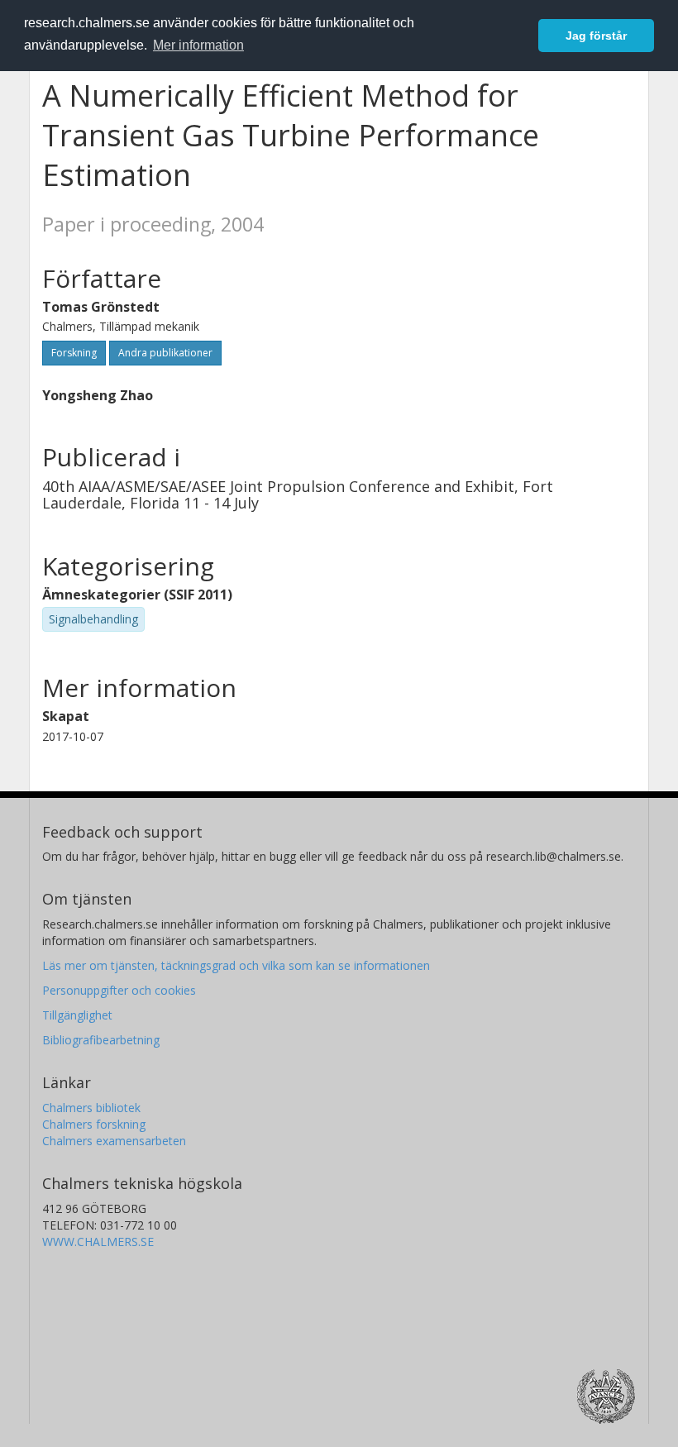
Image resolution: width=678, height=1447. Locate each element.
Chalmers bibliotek (91, 1107)
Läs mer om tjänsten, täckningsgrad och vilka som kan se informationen (236, 965)
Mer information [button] (198, 45)
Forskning (74, 353)
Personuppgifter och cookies (119, 990)
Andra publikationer (165, 353)
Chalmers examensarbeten (114, 1141)
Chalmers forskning (94, 1124)
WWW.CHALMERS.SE (98, 1241)
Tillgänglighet (77, 1015)
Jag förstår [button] (596, 35)
